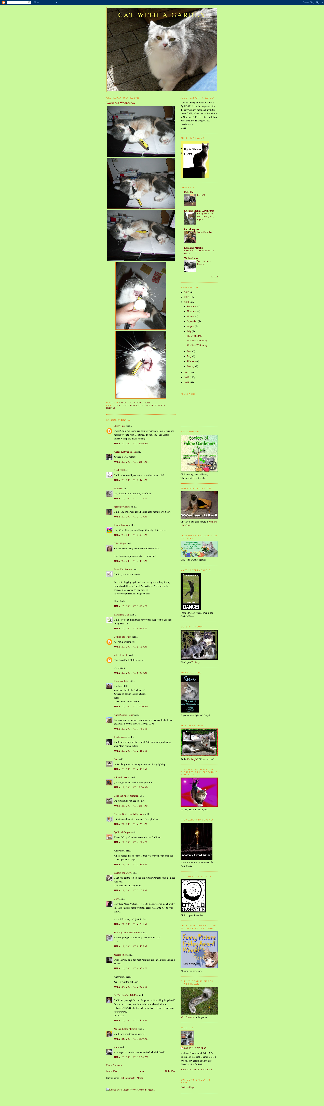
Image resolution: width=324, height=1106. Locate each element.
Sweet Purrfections (123, 569)
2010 (187, 372)
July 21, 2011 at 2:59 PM (130, 864)
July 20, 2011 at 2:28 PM (130, 750)
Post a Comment (114, 1065)
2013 (187, 292)
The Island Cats (121, 614)
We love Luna (191, 258)
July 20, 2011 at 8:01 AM (130, 672)
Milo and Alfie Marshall (125, 1028)
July (189, 331)
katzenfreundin (121, 655)
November (192, 311)
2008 (187, 382)
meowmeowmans (122, 506)
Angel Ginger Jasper (124, 714)
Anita (116, 1047)
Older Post (170, 1070)
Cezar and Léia (121, 681)
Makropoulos (120, 954)
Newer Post (111, 1070)
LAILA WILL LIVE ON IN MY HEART (199, 252)
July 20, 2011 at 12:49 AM (131, 443)
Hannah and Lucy (122, 872)
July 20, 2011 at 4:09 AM (130, 628)
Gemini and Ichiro (122, 636)
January (191, 366)
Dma (116, 759)
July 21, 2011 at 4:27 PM (130, 924)
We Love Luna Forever (204, 262)
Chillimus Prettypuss (152, 405)
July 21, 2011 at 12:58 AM (131, 805)
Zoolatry (195, 662)
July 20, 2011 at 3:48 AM (130, 606)
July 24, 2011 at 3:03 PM (130, 986)
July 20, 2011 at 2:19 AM (130, 516)
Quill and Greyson (123, 832)
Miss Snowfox (187, 1017)
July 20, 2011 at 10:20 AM (131, 706)
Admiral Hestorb (122, 777)
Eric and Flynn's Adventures (199, 210)
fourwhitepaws (191, 229)
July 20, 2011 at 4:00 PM (130, 769)
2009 (187, 377)
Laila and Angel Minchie (126, 795)
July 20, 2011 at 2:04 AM (130, 480)
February (191, 361)
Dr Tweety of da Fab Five (126, 995)
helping (111, 408)
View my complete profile (196, 1070)
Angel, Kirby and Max (125, 451)
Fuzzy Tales (119, 425)
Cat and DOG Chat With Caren (129, 814)
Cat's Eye (189, 192)
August (191, 326)
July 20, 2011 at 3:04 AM (130, 560)
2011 (187, 302)
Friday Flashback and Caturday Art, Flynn (205, 216)
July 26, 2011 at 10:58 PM (131, 1057)
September (192, 321)
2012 (187, 296)
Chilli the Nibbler (126, 405)
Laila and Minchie (193, 247)
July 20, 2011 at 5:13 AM (130, 646)
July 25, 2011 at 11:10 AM (131, 1038)
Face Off (201, 194)
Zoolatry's (192, 759)
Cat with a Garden (162, 14)
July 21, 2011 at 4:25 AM (130, 824)
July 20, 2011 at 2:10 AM (130, 498)
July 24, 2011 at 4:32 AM (130, 968)
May (189, 356)
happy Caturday (204, 231)
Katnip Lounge (121, 525)
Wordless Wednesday (197, 340)
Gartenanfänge (187, 1087)
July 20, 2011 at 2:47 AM (130, 534)
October (191, 316)
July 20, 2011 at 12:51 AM (131, 461)
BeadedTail (119, 470)
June (189, 351)
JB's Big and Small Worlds (127, 932)
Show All (214, 277)
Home (141, 1070)
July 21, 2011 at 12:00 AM (131, 787)
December (192, 306)
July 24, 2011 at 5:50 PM (130, 1020)
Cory (116, 898)
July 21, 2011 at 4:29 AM (130, 842)
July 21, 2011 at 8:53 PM (130, 946)
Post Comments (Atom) (131, 1077)
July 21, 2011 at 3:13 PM (130, 890)
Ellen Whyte (120, 543)
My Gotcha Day (194, 335)
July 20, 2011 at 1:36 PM (130, 728)
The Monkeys (120, 736)
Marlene (118, 488)
